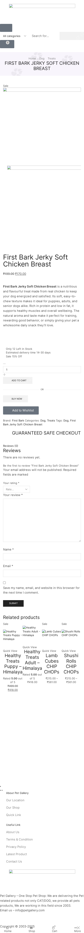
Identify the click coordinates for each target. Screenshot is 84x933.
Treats (52, 58)
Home (32, 58)
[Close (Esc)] (0, 786)
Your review (13, 495)
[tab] (42, 446)
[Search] (72, 36)
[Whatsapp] (12, 922)
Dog (41, 58)
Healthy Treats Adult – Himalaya (32, 660)
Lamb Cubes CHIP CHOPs (51, 663)
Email (8, 566)
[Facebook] (1, 922)
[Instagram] (7, 922)
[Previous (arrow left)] (0, 790)
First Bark (18, 420)
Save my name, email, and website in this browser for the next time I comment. (41, 590)
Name (8, 549)
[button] (6, 28)
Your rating (11, 483)
